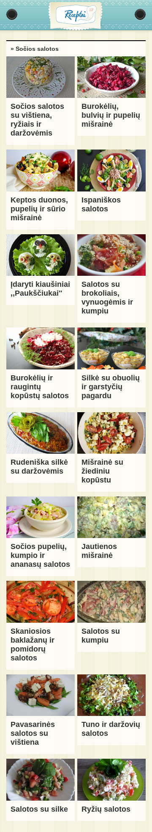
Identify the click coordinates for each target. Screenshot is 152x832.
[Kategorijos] (11, 14)
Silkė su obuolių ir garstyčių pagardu (110, 387)
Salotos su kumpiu (100, 635)
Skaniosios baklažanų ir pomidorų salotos (32, 644)
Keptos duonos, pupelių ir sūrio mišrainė (39, 209)
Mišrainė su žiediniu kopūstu (102, 471)
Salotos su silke (39, 809)
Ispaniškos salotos (101, 204)
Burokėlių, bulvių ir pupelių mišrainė (110, 115)
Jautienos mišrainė (99, 551)
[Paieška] (140, 14)
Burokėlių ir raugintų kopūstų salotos (40, 387)
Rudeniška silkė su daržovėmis (39, 466)
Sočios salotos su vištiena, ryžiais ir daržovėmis (37, 119)
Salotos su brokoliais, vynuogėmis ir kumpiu (107, 297)
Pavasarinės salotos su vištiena (33, 733)
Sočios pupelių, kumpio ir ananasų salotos (40, 555)
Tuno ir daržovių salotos (110, 729)
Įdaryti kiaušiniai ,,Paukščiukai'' (40, 288)
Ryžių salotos (105, 809)
